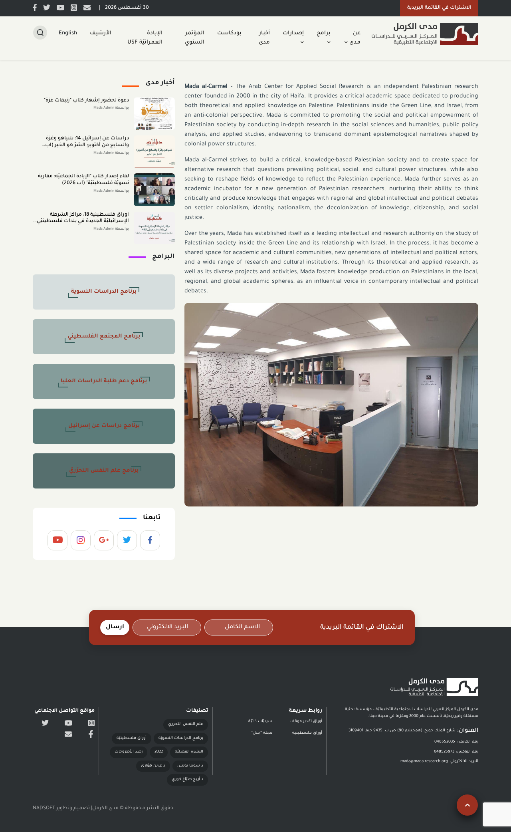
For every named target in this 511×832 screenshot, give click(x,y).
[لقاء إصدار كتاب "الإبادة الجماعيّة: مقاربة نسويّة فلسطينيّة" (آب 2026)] (154, 189)
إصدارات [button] (293, 33)
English (68, 33)
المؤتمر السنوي (194, 38)
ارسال (115, 627)
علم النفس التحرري (185, 724)
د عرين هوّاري (153, 766)
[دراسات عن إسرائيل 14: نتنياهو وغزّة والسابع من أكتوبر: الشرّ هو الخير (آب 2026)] (154, 151)
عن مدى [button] (354, 38)
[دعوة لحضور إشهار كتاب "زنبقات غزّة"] (154, 113)
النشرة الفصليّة (189, 752)
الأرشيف (100, 33)
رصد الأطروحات (129, 752)
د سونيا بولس (190, 766)
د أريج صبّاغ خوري (187, 779)
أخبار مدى (264, 38)
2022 (158, 752)
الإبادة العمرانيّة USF (144, 38)
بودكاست (229, 33)
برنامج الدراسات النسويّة (180, 738)
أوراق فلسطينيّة (132, 738)
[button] (439, 8)
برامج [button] (324, 33)
